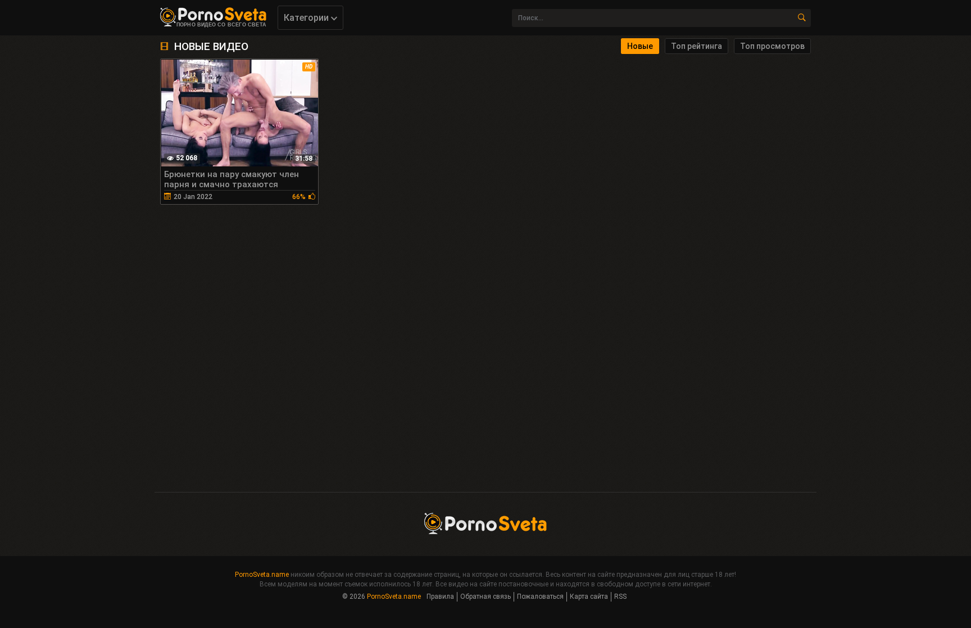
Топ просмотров (772, 46)
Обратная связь (485, 596)
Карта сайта (589, 596)
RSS (620, 596)
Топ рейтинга (696, 46)
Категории (307, 17)
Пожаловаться (540, 596)
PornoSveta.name (262, 575)
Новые (640, 46)
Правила (440, 596)
